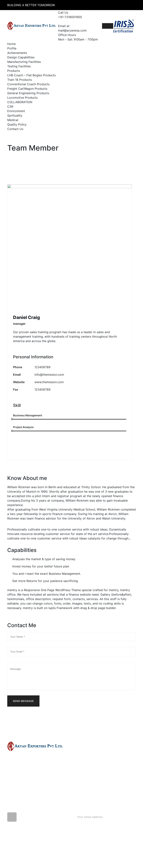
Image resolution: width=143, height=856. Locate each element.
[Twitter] (30, 447)
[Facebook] (17, 447)
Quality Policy (17, 124)
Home (11, 44)
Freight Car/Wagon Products (27, 88)
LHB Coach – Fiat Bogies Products (31, 75)
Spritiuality (14, 115)
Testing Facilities (19, 66)
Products (13, 71)
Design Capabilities (20, 57)
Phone (17, 367)
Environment (16, 111)
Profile (11, 48)
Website (19, 382)
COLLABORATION (19, 102)
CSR (10, 106)
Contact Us (15, 129)
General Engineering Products (28, 93)
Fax (15, 389)
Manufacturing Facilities (24, 62)
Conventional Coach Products (28, 84)
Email (17, 374)
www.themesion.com (49, 382)
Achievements (17, 53)
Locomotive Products (22, 97)
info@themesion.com (49, 374)
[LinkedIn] (43, 447)
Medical (12, 120)
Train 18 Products (19, 80)
